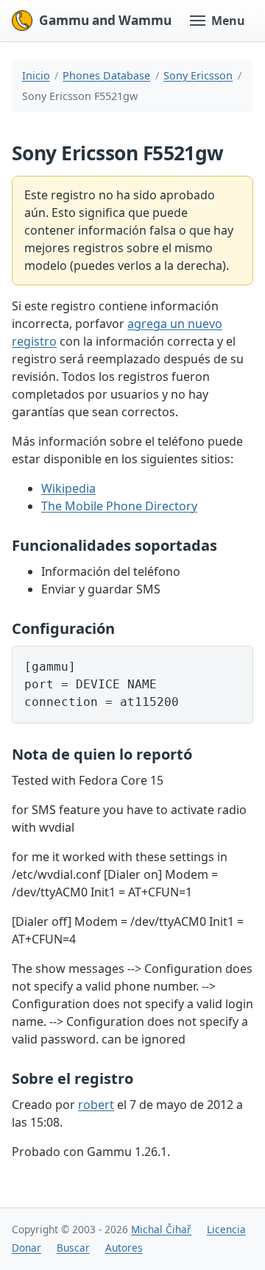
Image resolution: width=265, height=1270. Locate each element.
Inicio (36, 75)
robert (96, 1104)
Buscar (73, 1248)
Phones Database (106, 75)
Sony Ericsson (198, 75)
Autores (124, 1248)
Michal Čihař (161, 1229)
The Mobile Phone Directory (119, 506)
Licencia (226, 1229)
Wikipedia (68, 488)
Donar (26, 1248)
